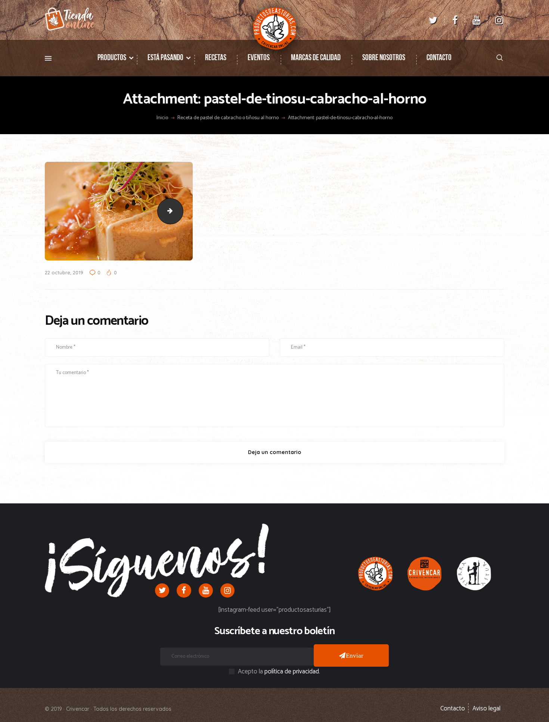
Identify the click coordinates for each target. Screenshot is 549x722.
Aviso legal (486, 708)
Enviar (355, 655)
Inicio (162, 118)
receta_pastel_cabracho (180, 211)
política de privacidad (291, 671)
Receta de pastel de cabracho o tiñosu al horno (228, 118)
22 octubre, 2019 (64, 272)
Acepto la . (279, 671)
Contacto (452, 708)
